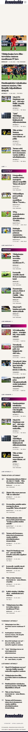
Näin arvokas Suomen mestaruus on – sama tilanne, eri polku (19, 134)
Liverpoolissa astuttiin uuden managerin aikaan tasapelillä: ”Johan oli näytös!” (19, 179)
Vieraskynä (6, 326)
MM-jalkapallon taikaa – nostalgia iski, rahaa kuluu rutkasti (19, 333)
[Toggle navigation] (25, 2)
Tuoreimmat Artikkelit (9, 621)
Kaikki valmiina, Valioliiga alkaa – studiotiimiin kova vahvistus (15, 593)
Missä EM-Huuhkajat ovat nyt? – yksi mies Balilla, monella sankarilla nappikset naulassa (18, 103)
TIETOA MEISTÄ (4, 729)
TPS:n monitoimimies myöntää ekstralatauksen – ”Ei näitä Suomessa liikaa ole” (19, 218)
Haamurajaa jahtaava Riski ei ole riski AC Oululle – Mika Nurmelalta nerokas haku (19, 294)
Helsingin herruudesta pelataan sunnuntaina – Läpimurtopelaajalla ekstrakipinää (20, 234)
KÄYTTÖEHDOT (22, 729)
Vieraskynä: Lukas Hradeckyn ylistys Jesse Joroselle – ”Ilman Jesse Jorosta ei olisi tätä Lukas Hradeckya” (19, 366)
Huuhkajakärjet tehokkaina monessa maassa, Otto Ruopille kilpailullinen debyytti (14, 87)
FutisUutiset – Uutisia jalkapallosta (13, 723)
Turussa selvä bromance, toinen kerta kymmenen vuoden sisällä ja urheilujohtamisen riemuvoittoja (20, 154)
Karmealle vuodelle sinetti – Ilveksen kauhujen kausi (19, 276)
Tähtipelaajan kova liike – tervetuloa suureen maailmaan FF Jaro (12, 56)
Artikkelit (6, 399)
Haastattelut (7, 171)
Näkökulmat (6, 250)
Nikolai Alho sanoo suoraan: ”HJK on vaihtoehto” (16, 493)
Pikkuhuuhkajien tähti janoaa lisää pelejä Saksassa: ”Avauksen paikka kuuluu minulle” (16, 521)
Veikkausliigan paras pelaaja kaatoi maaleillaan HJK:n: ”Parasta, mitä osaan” (19, 199)
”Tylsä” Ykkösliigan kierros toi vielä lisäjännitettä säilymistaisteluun (19, 118)
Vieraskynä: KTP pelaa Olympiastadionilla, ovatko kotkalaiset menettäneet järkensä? (20, 383)
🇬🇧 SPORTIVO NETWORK (14, 729)
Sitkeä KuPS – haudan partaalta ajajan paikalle (19, 309)
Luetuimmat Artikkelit (9, 663)
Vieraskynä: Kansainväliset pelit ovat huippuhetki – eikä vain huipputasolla (18, 350)
